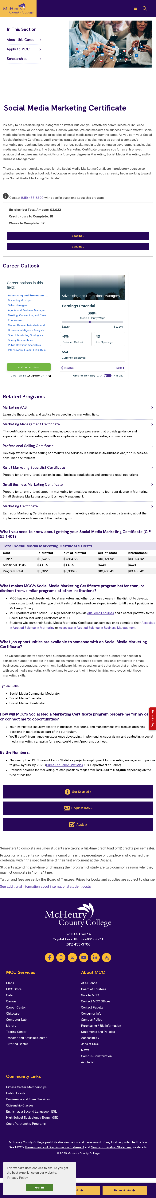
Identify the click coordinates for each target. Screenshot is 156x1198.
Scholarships (17, 58)
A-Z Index (88, 1062)
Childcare (13, 1014)
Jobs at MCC (90, 1044)
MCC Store (13, 989)
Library (11, 1026)
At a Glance (89, 983)
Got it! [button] (39, 1187)
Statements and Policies (98, 1032)
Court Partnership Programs (26, 1124)
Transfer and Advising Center (26, 1038)
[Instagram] (60, 957)
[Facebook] (49, 957)
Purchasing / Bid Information (101, 1026)
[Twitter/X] (72, 957)
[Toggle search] (144, 8)
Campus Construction (96, 1056)
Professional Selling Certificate (28, 445)
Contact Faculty (92, 1007)
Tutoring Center (17, 1044)
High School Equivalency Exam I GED (32, 1118)
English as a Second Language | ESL (31, 1112)
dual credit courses (100, 613)
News (85, 1050)
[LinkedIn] (95, 957)
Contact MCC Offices (95, 1001)
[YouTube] (83, 957)
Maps (10, 983)
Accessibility (90, 1038)
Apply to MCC (18, 49)
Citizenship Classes (19, 1105)
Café (9, 995)
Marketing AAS (15, 407)
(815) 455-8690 (32, 198)
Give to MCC (90, 995)
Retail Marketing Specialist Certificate (34, 467)
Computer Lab (16, 1020)
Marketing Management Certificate (31, 424)
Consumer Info (91, 1014)
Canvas (11, 1001)
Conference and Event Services (28, 1099)
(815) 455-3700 (78, 944)
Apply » (81, 825)
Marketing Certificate (20, 506)
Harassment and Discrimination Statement (54, 1147)
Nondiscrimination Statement (111, 1147)
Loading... (78, 236)
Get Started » (82, 792)
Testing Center (16, 1032)
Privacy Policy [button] (17, 1178)
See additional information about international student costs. (45, 886)
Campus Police (91, 1020)
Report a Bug (152, 719)
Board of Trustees (93, 989)
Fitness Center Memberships (26, 1087)
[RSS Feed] (106, 957)
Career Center (16, 1007)
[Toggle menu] (135, 8)
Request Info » (81, 808)
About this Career (21, 39)
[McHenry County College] (18, 8)
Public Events (15, 1093)
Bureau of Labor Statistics (64, 765)
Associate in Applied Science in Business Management (97, 628)
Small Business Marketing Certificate (33, 484)
